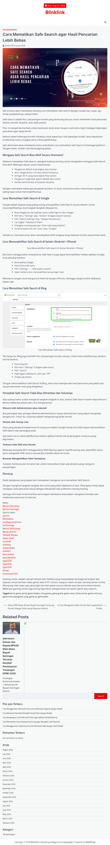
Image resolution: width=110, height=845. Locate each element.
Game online (81, 593)
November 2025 (9, 788)
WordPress (90, 842)
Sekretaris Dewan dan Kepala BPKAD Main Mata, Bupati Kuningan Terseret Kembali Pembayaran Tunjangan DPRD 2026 (11, 656)
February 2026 (8, 775)
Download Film (10, 573)
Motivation (8, 518)
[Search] (105, 22)
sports (6, 515)
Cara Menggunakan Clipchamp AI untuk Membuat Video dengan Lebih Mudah (33, 726)
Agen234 (7, 560)
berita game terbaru (31, 593)
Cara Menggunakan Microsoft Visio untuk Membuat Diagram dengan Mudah (33, 708)
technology (8, 525)
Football (7, 541)
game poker (43, 596)
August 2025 (8, 801)
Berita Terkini (9, 531)
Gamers (7, 551)
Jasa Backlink (9, 557)
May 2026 (7, 762)
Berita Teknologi (11, 506)
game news (69, 593)
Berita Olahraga (11, 509)
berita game (15, 593)
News (5, 502)
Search (101, 696)
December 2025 (9, 784)
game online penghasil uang (15, 596)
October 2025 (8, 792)
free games (46, 593)
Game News (9, 547)
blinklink (8, 45)
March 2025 (7, 818)
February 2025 (8, 822)
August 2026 (8, 749)
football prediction (12, 522)
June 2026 (7, 758)
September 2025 (9, 797)
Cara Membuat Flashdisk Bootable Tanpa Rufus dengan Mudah (27, 713)
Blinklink (55, 12)
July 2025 (6, 805)
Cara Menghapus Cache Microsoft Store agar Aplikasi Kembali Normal (30, 717)
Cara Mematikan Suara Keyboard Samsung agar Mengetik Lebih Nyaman (31, 721)
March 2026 (7, 771)
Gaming (7, 544)
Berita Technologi (11, 528)
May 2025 (7, 814)
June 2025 (7, 809)
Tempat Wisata (10, 535)
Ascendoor (68, 842)
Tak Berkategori (10, 30)
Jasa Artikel (8, 554)
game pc (33, 596)
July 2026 (6, 754)
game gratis (57, 593)
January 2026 (8, 779)
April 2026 (7, 766)
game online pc (95, 593)
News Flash (8, 538)
